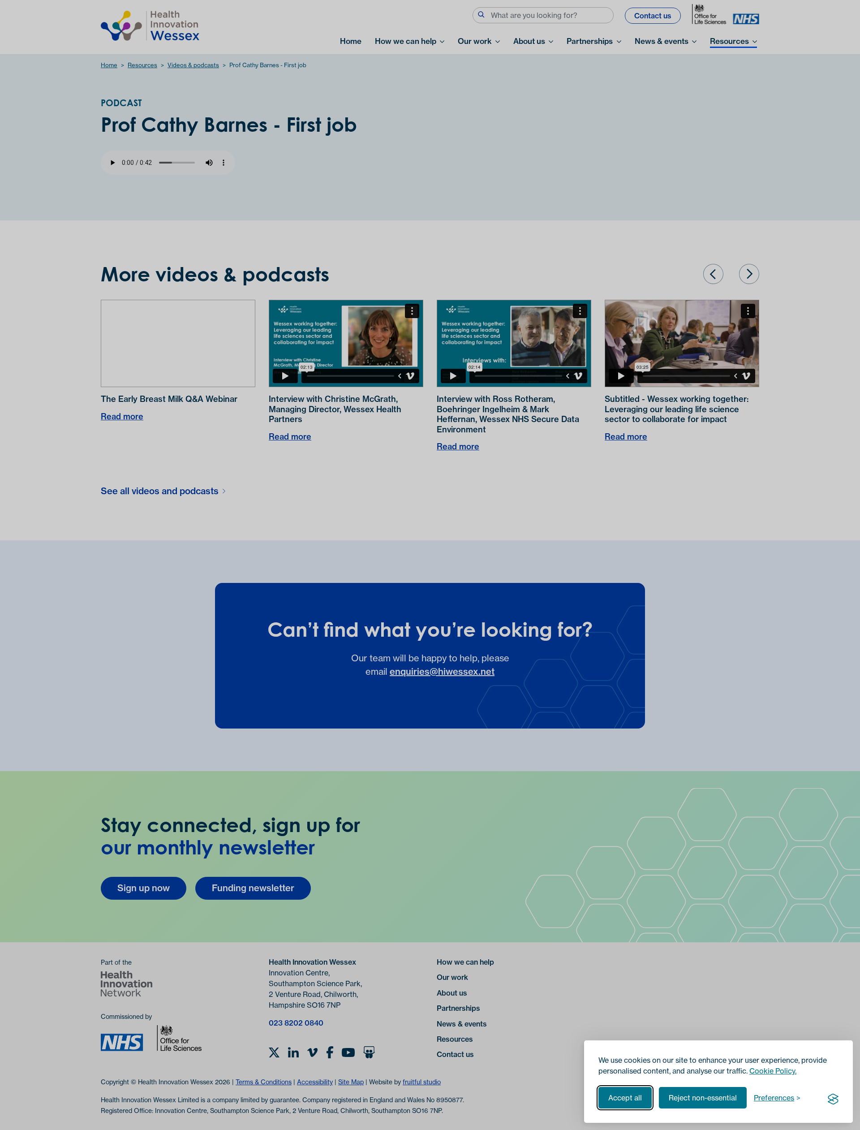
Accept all (625, 1097)
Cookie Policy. (772, 1070)
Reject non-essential (703, 1097)
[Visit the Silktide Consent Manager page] (833, 1097)
